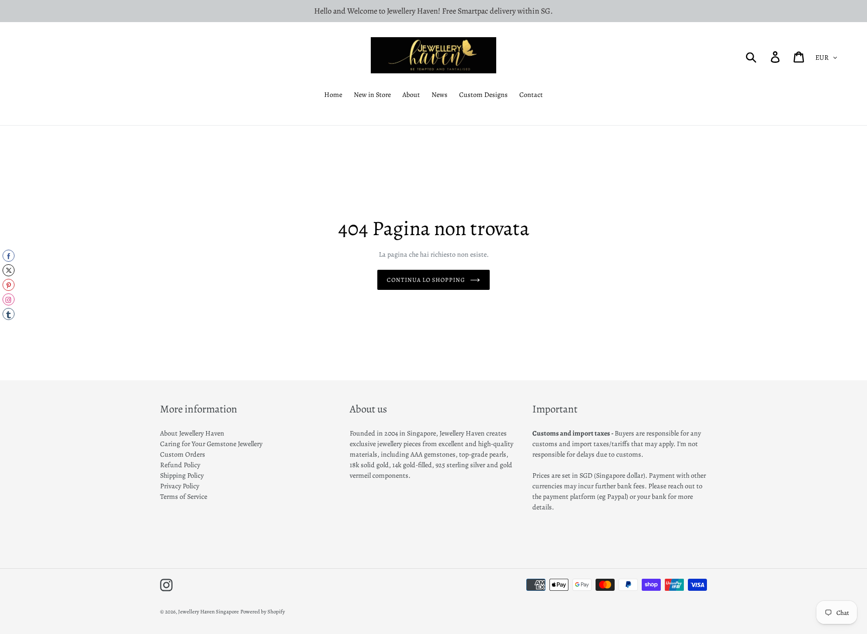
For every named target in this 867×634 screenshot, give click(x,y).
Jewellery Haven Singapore (208, 611)
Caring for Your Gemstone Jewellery (211, 444)
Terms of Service (183, 496)
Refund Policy (180, 465)
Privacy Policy (179, 486)
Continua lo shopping (426, 280)
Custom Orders (182, 454)
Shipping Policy (182, 475)
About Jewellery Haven (192, 433)
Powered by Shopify (262, 611)
